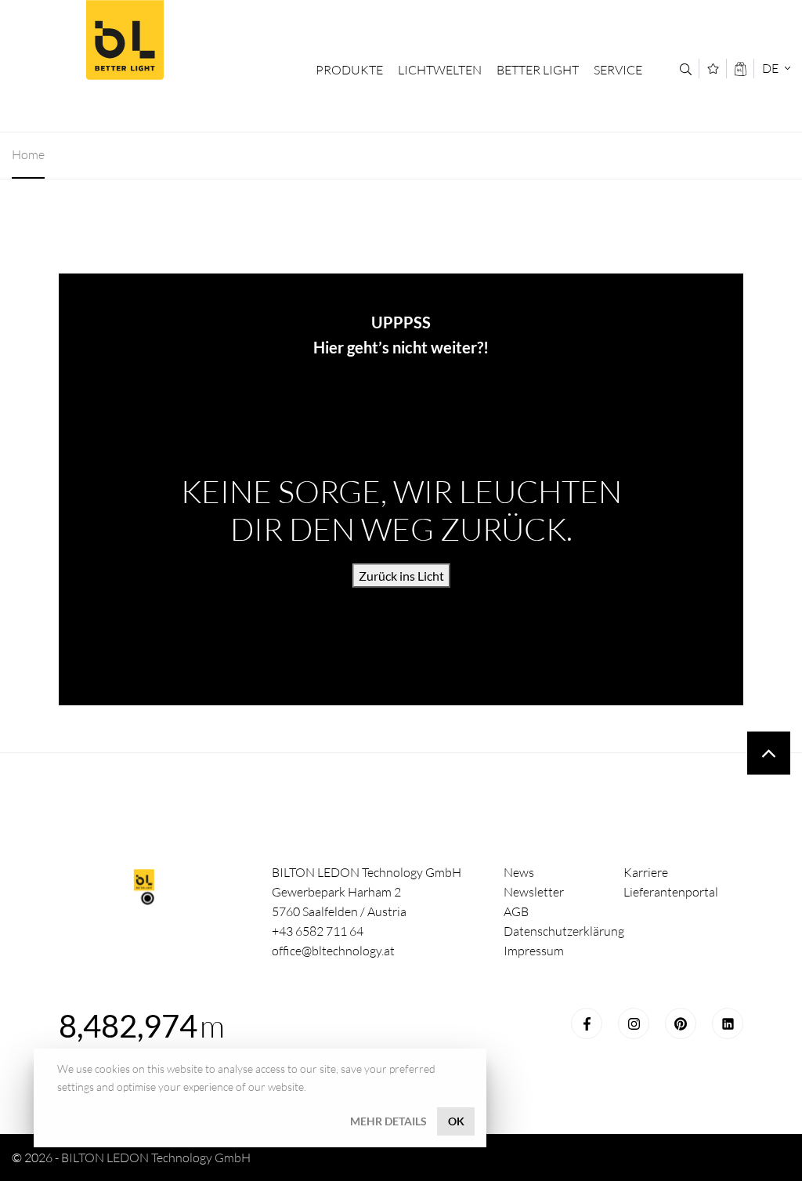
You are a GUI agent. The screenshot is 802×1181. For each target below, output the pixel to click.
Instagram (633, 1023)
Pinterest (680, 1023)
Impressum (534, 950)
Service (618, 70)
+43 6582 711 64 (317, 931)
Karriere (645, 872)
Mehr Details (388, 1121)
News (519, 872)
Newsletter (534, 892)
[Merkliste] (713, 68)
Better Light (124, 40)
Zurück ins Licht (401, 575)
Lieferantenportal (670, 892)
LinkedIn (727, 1023)
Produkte (349, 70)
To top (768, 753)
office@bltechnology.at (333, 950)
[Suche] (685, 69)
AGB (516, 911)
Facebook (586, 1023)
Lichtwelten (440, 70)
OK (456, 1121)
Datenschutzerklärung (564, 931)
